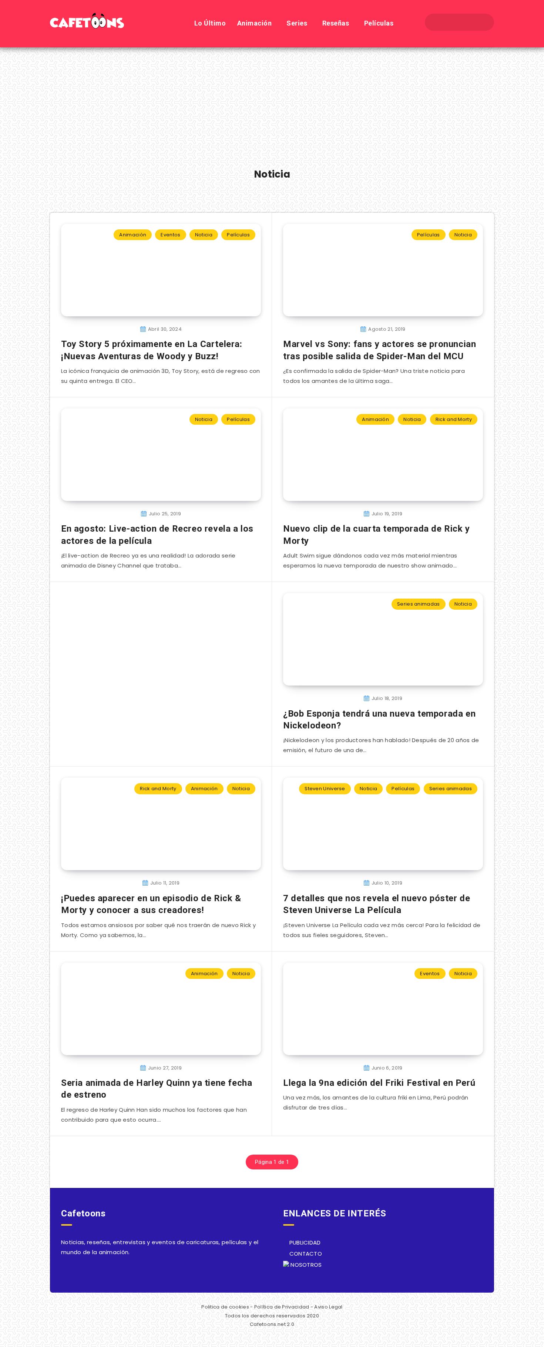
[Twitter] (453, 22)
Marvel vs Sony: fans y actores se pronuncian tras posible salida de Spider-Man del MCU (379, 350)
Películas (379, 23)
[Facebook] (440, 22)
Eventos (170, 234)
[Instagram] (466, 22)
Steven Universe (325, 788)
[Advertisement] (272, 103)
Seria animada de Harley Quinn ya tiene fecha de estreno (156, 1089)
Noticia (203, 234)
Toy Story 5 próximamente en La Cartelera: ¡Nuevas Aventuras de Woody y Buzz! (151, 350)
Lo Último (210, 23)
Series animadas (418, 603)
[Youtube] (479, 22)
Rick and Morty (454, 419)
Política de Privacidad (281, 1306)
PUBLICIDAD (304, 1242)
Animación (254, 23)
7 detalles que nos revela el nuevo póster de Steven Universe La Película (376, 904)
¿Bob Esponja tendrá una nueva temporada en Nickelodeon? (379, 719)
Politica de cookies (225, 1306)
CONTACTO (305, 1253)
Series (296, 23)
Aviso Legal (328, 1306)
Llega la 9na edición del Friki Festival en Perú (379, 1083)
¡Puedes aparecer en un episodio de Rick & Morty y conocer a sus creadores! (151, 904)
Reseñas (335, 23)
